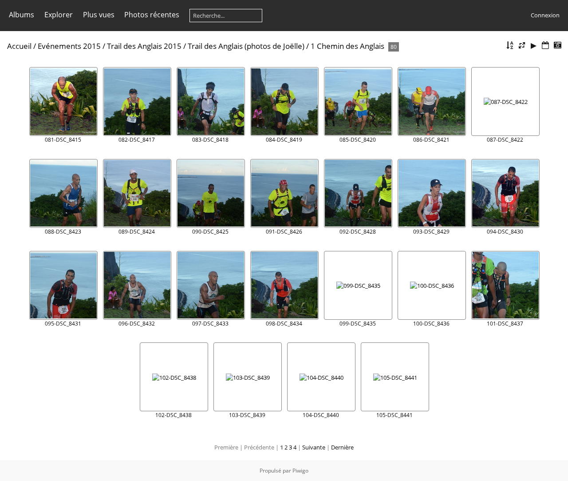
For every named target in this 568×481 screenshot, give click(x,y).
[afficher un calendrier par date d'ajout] (545, 45)
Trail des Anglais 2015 (144, 46)
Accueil (19, 46)
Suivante (313, 447)
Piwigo (300, 470)
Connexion (545, 15)
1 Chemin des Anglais (347, 46)
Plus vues (98, 15)
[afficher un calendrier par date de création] (557, 45)
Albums (21, 15)
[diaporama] (534, 45)
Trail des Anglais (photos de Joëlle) (246, 46)
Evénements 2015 (69, 46)
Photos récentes (151, 15)
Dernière (342, 447)
